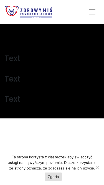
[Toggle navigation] (92, 12)
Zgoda (53, 176)
